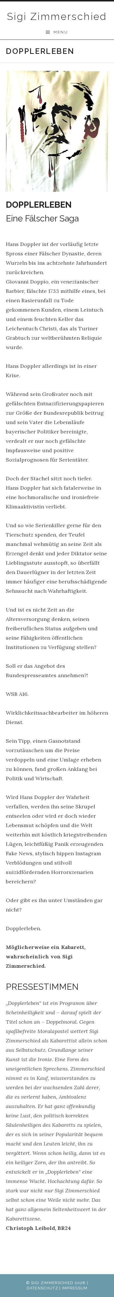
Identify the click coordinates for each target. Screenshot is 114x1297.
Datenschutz (42, 1288)
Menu (60, 32)
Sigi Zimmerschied (57, 16)
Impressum (75, 1288)
